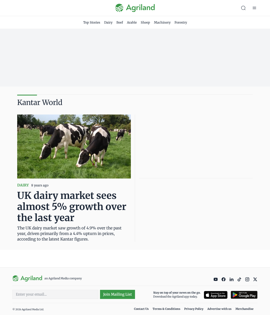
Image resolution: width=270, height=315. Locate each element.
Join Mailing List (117, 294)
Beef (119, 22)
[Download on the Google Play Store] (244, 295)
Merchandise (244, 309)
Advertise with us (219, 309)
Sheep (145, 22)
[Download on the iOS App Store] (216, 295)
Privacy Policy (193, 309)
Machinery (162, 22)
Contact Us (141, 309)
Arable (132, 22)
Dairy (108, 22)
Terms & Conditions (166, 309)
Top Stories (91, 22)
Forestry (181, 22)
